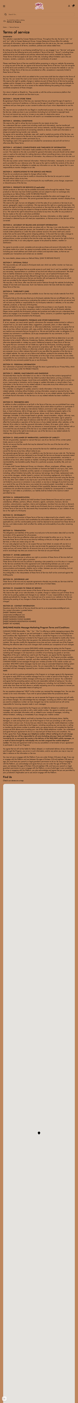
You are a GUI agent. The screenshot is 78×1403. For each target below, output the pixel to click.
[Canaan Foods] (39, 6)
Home (5, 27)
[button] (73, 6)
